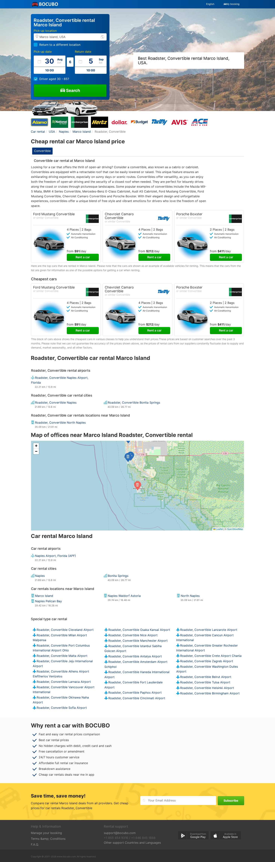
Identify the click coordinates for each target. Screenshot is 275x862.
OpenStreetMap (235, 529)
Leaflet (219, 529)
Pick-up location (45, 30)
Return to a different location (59, 45)
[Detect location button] (102, 36)
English (210, 4)
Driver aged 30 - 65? (54, 79)
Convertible (42, 151)
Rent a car (83, 257)
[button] (128, 457)
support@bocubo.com (120, 833)
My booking (232, 4)
